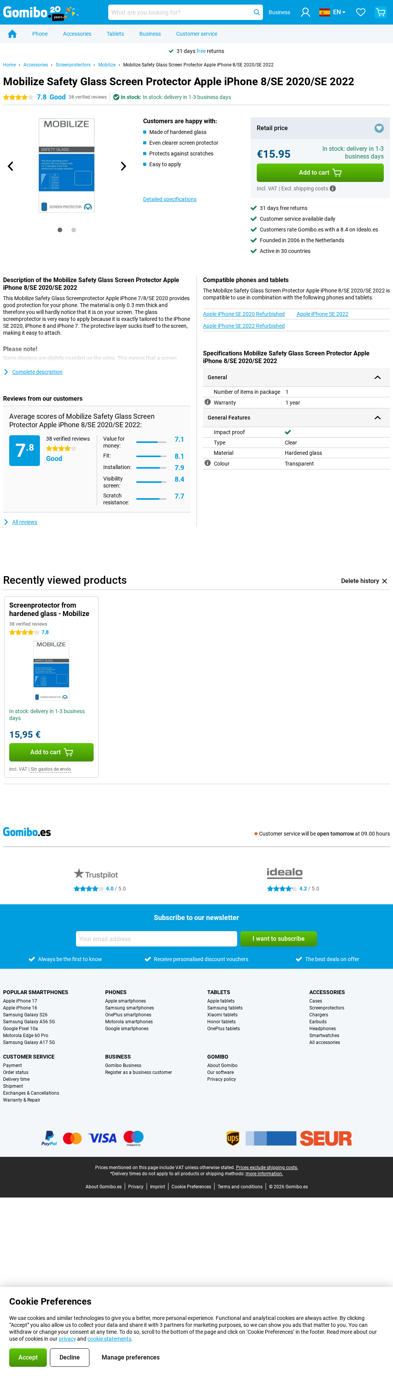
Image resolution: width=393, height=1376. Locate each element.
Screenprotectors (73, 65)
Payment (12, 1065)
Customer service (196, 34)
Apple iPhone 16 (20, 1008)
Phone (40, 34)
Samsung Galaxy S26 (25, 1015)
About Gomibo (222, 1065)
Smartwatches (324, 1035)
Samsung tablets (225, 1008)
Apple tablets (220, 1001)
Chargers (318, 1015)
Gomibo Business (123, 1065)
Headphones (322, 1028)
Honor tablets (221, 1021)
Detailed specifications (169, 199)
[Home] (12, 34)
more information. (264, 1173)
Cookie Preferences (191, 1186)
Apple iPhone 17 (20, 1001)
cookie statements (109, 1339)
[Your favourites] (361, 12)
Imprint (157, 1186)
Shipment (13, 1086)
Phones (116, 992)
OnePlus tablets (223, 1028)
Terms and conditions (240, 1186)
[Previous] (10, 166)
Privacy (136, 1186)
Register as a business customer (138, 1072)
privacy (67, 1339)
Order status (15, 1072)
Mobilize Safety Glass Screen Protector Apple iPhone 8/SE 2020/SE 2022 (198, 65)
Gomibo (217, 1057)
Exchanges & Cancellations (31, 1093)
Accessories (77, 34)
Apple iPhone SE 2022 (322, 314)
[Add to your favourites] (379, 128)
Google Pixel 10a (20, 1028)
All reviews (24, 522)
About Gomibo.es (104, 1186)
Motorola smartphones (129, 1021)
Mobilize (107, 65)
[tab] (60, 230)
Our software (220, 1072)
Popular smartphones (35, 992)
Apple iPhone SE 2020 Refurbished (244, 314)
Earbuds (318, 1021)
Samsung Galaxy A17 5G (29, 1042)
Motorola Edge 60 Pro (25, 1035)
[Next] (123, 166)
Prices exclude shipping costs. (267, 1167)
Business (150, 34)
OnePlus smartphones (128, 1015)
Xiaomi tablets (222, 1015)
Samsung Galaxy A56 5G (29, 1021)
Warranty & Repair (21, 1100)
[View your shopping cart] (381, 12)
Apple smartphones (125, 1001)
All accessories (324, 1042)
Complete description (37, 372)
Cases (315, 1001)
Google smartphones (127, 1028)
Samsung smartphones (129, 1008)
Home (9, 65)
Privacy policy (221, 1079)
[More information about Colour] (208, 463)
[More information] (333, 188)
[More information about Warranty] (208, 402)
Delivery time (16, 1079)
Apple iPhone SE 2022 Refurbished (244, 326)
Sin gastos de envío (51, 769)
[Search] (257, 12)
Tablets (115, 34)
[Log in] (305, 12)
